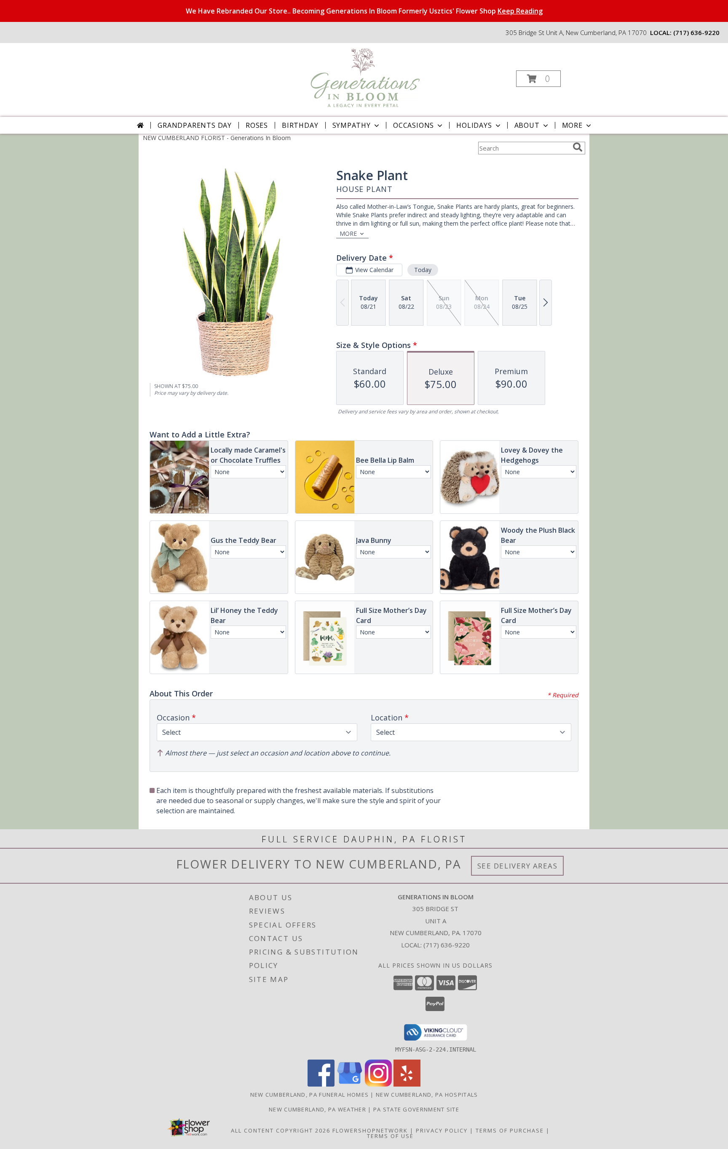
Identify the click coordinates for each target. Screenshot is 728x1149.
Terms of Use (390, 1136)
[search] (577, 147)
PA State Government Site (416, 1109)
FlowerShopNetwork (370, 1130)
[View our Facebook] (321, 1084)
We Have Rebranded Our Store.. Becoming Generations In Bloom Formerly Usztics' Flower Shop (364, 11)
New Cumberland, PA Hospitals (427, 1094)
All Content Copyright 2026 (280, 1130)
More (572, 125)
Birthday (300, 125)
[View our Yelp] (406, 1084)
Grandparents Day (195, 125)
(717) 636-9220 (696, 32)
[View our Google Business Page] (349, 1084)
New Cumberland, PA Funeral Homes (309, 1094)
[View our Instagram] (378, 1084)
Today (422, 270)
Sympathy (351, 125)
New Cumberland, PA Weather (317, 1109)
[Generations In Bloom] (363, 76)
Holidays (474, 125)
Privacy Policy (442, 1130)
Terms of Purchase (510, 1130)
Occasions (413, 125)
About (527, 125)
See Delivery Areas (517, 866)
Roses (257, 125)
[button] (538, 78)
